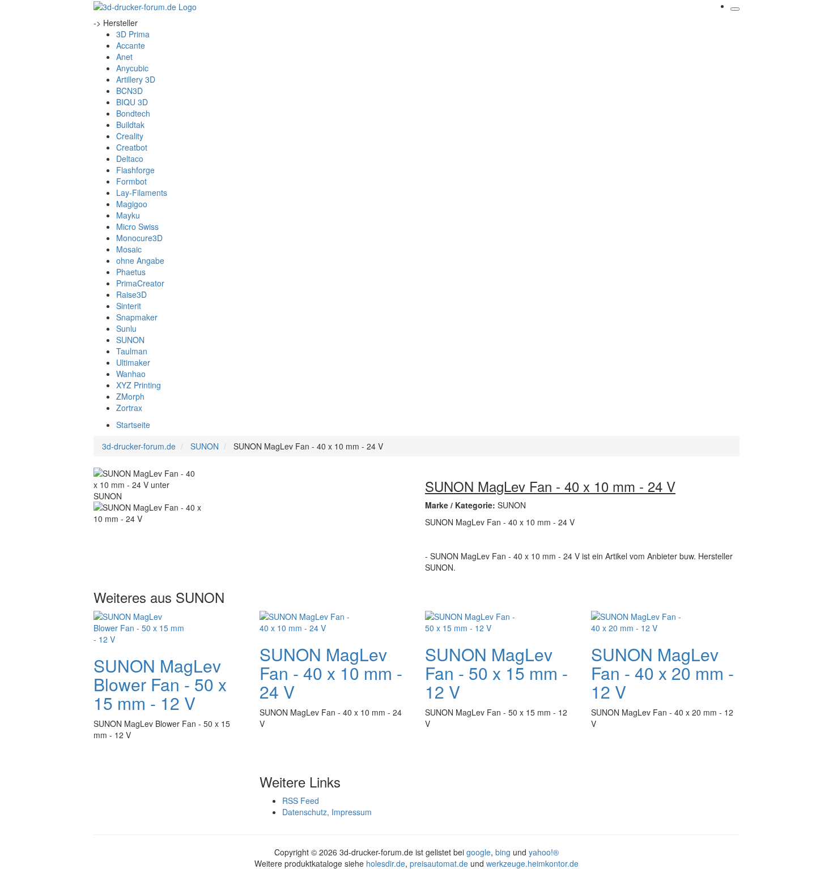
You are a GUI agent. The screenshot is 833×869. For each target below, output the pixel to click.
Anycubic (132, 68)
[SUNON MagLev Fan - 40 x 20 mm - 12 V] (636, 620)
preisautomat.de (439, 863)
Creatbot (131, 147)
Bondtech (133, 113)
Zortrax (129, 407)
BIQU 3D (132, 102)
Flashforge (135, 169)
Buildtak (130, 124)
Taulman (131, 351)
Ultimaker (133, 362)
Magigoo (131, 203)
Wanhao (131, 373)
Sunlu (126, 328)
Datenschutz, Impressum (327, 811)
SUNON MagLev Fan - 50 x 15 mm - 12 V (496, 673)
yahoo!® (544, 852)
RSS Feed (300, 800)
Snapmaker (137, 317)
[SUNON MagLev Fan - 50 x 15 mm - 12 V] (470, 620)
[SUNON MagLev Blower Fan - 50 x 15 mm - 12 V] (139, 626)
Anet (124, 56)
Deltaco (129, 158)
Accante (130, 45)
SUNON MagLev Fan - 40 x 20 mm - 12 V (662, 673)
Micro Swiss (137, 226)
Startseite (133, 424)
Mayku (128, 215)
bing (503, 852)
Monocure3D (139, 237)
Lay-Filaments (141, 192)
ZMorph (130, 396)
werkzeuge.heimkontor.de (532, 863)
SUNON (130, 339)
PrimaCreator (140, 283)
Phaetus (131, 271)
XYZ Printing (138, 385)
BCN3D (129, 90)
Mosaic (129, 249)
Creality (129, 136)
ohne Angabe (140, 260)
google (478, 852)
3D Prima (133, 34)
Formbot (131, 181)
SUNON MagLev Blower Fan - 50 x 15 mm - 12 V (160, 684)
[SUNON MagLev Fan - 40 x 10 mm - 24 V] (305, 620)
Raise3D (131, 294)
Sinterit (128, 305)
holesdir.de (385, 863)
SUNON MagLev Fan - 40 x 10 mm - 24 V (331, 673)
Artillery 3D (135, 79)
